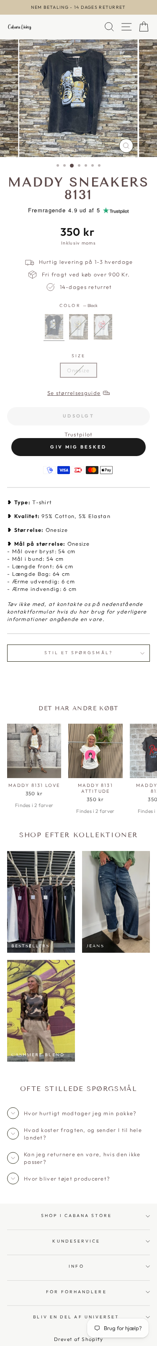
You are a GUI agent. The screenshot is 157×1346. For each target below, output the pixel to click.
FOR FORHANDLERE (76, 1291)
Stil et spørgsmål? (78, 652)
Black (54, 327)
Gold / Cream (78, 327)
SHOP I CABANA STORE (76, 1215)
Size (78, 355)
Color (78, 305)
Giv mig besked (78, 447)
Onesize (78, 370)
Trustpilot (78, 434)
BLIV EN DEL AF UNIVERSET (76, 1317)
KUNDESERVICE (76, 1241)
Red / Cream (103, 327)
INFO (76, 1266)
